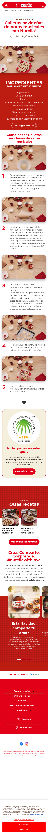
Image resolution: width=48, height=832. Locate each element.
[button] (19, 659)
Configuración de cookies (24, 820)
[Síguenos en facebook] (21, 744)
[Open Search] (6, 5)
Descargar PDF (22, 126)
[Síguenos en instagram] (26, 744)
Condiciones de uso (15, 753)
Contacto (26, 719)
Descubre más (24, 471)
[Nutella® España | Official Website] (24, 5)
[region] (24, 816)
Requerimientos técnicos (29, 753)
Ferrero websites (22, 691)
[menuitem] (22, 696)
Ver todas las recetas (24, 542)
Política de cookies (36, 814)
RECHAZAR (24, 824)
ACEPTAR (24, 829)
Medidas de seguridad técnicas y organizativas (28, 755)
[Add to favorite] (24, 402)
